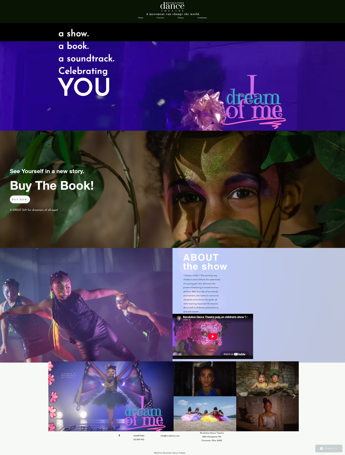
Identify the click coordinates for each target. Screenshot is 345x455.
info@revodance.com (170, 436)
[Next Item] (294, 396)
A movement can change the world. (173, 14)
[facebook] (119, 435)
